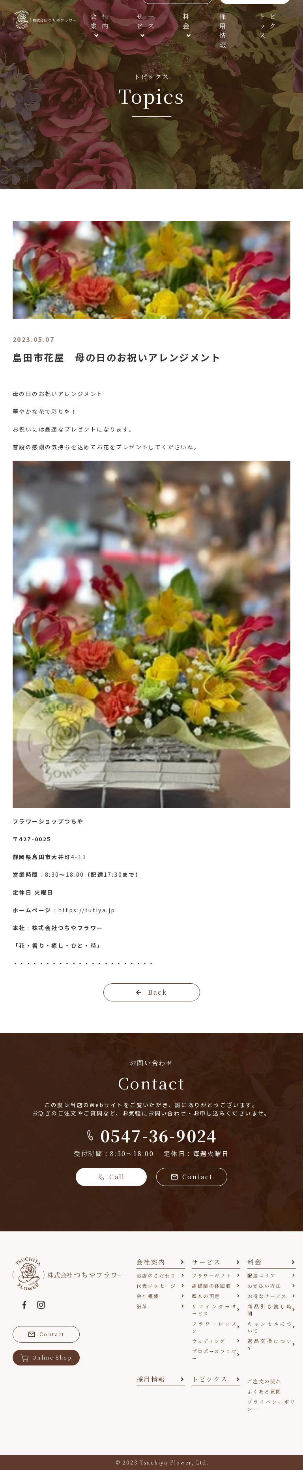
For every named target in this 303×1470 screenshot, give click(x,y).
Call (117, 1176)
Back (157, 992)
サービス (146, 21)
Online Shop (52, 1357)
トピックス (268, 26)
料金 (186, 21)
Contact (197, 1176)
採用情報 (222, 30)
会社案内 (99, 21)
